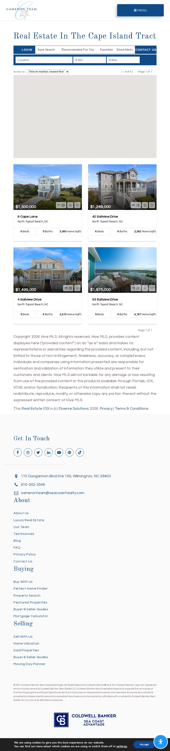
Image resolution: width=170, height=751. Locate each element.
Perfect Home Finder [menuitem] (30, 588)
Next (155, 71)
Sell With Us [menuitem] (23, 636)
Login (27, 49)
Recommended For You (78, 49)
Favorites (106, 49)
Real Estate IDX (35, 409)
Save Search (46, 49)
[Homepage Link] (21, 10)
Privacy (106, 409)
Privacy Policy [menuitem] (24, 554)
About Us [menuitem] (21, 513)
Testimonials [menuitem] (23, 533)
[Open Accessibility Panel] (160, 741)
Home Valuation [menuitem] (26, 643)
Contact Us (145, 49)
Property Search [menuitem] (27, 595)
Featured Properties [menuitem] (30, 602)
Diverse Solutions (74, 409)
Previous (135, 71)
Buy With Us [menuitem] (23, 581)
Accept (144, 744)
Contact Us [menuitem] (22, 561)
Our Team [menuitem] (21, 527)
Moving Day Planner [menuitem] (29, 664)
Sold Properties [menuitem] (26, 650)
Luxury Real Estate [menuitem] (28, 520)
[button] (69, 106)
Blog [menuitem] (17, 540)
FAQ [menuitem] (17, 547)
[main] (85, 206)
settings (122, 746)
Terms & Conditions (132, 409)
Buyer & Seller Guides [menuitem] (30, 609)
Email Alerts (125, 49)
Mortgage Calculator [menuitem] (30, 616)
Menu (142, 10)
